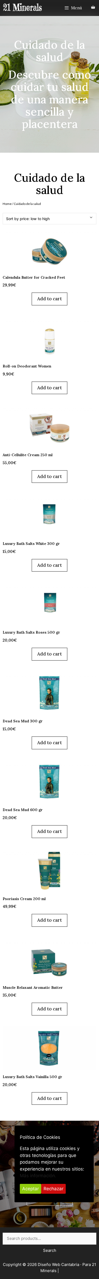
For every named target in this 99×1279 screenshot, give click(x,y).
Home (7, 204)
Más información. (38, 1175)
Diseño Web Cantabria (59, 1264)
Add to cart (49, 299)
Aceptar (30, 1188)
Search (49, 1250)
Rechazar (53, 1188)
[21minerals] (22, 7)
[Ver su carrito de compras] (93, 7)
